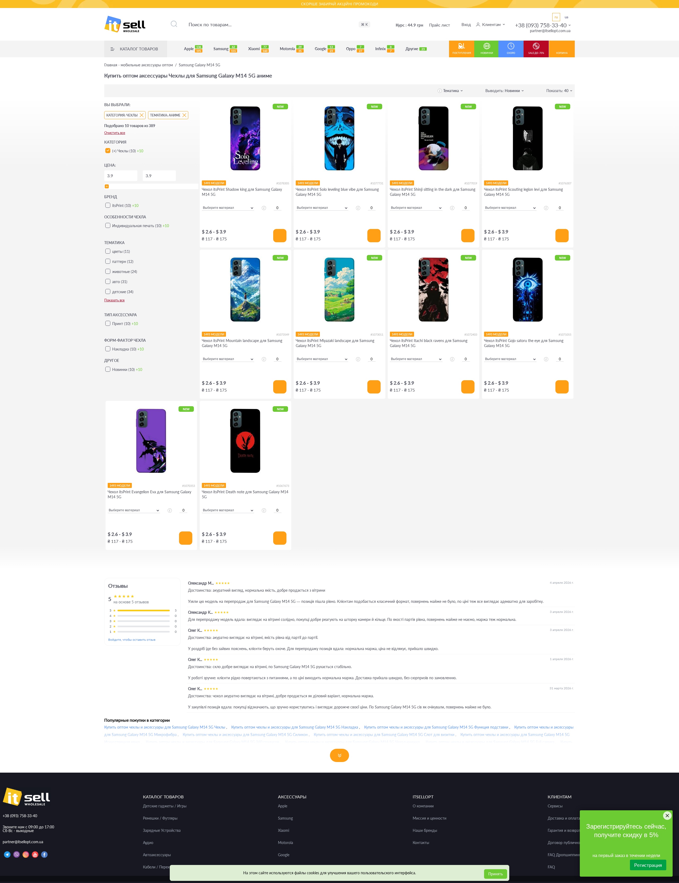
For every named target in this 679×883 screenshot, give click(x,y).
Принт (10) (125, 323)
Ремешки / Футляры (160, 818)
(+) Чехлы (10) (127, 151)
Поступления (461, 52)
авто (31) (119, 281)
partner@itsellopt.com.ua (550, 30)
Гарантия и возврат (564, 830)
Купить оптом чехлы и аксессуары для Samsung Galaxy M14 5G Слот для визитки (384, 734)
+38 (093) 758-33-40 (541, 25)
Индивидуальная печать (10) (140, 225)
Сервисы (555, 806)
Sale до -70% (536, 52)
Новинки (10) (127, 369)
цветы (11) (121, 251)
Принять (495, 874)
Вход (466, 24)
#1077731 (377, 183)
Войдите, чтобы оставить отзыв (131, 640)
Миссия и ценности (429, 818)
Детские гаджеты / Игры (164, 806)
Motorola (291, 49)
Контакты (421, 843)
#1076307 (565, 183)
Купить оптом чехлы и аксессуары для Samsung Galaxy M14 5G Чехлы (164, 727)
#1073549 (282, 334)
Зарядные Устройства (162, 830)
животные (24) (124, 271)
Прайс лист (439, 25)
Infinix (383, 49)
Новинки (487, 52)
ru (556, 17)
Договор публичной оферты (572, 843)
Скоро (511, 52)
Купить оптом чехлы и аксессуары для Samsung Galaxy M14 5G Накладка (294, 727)
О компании (423, 806)
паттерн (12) (122, 261)
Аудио (148, 843)
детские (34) (122, 291)
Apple (192, 49)
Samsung (225, 49)
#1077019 (470, 183)
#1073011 (377, 334)
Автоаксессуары (157, 855)
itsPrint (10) (125, 205)
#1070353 (188, 485)
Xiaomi (257, 49)
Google (324, 49)
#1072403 (470, 334)
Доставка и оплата (564, 818)
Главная (138, 65)
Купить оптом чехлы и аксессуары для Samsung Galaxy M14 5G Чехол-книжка (352, 742)
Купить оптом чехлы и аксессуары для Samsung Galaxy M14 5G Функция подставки (436, 727)
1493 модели (214, 183)
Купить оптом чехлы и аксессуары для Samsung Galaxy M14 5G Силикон (245, 734)
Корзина (562, 52)
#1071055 (565, 334)
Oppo (354, 49)
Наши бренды (425, 830)
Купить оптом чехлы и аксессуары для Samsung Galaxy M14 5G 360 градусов (212, 742)
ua (566, 17)
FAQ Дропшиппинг (564, 855)
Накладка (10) (128, 349)
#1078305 (282, 183)
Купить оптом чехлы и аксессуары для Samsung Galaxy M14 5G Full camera (490, 742)
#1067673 (282, 485)
